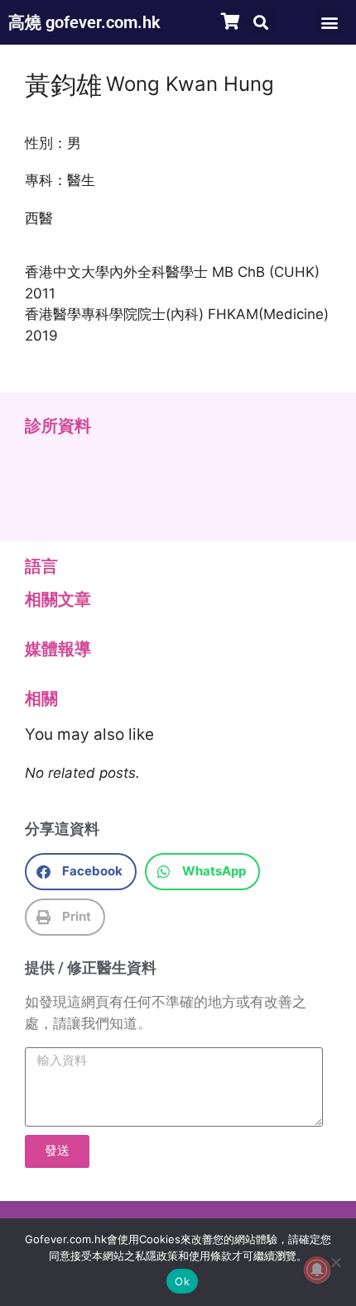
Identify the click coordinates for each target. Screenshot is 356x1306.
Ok (182, 1281)
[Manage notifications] (317, 1269)
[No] (335, 1262)
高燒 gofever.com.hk (84, 22)
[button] (260, 22)
